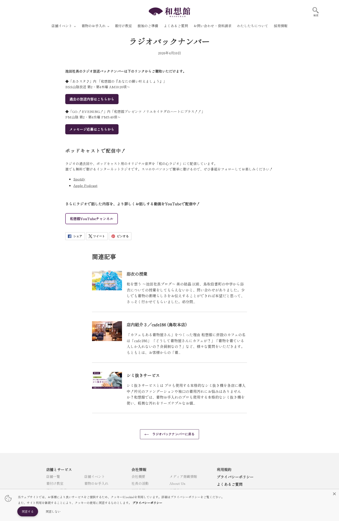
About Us (177, 483)
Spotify (79, 179)
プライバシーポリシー (235, 477)
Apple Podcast (85, 185)
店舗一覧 (53, 476)
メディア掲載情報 (183, 476)
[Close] (334, 494)
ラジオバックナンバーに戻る (173, 434)
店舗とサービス (59, 469)
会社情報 (138, 469)
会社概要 (138, 476)
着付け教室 (54, 483)
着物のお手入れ (96, 483)
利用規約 (224, 469)
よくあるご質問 (230, 484)
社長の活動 (140, 483)
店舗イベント (94, 476)
